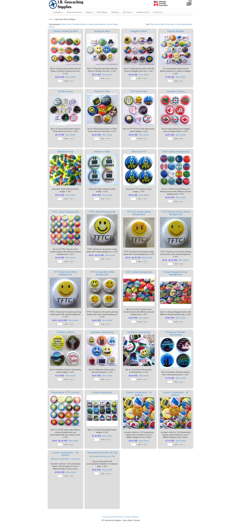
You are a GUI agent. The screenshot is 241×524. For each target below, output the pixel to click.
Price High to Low (173, 24)
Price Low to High (157, 24)
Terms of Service (132, 516)
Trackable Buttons (79, 24)
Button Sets (66, 24)
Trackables (57, 12)
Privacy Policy (118, 516)
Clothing (114, 12)
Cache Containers (74, 12)
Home (51, 19)
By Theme (127, 12)
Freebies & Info (142, 12)
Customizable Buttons (96, 24)
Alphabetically (186, 24)
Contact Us (157, 12)
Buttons (89, 12)
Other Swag (101, 12)
